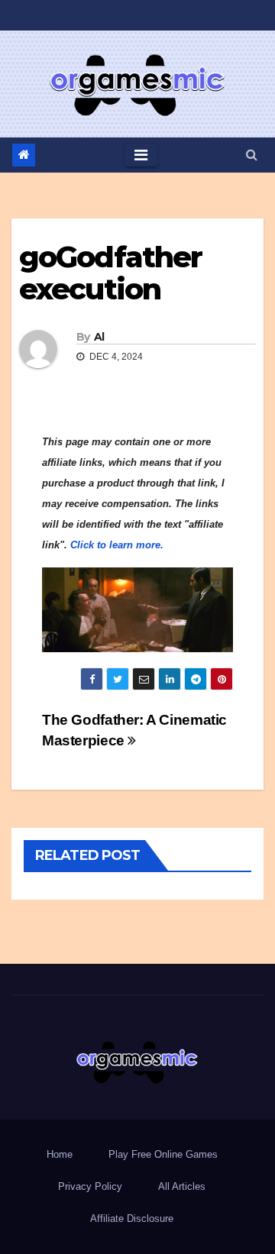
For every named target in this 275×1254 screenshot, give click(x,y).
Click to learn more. (116, 545)
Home (60, 1154)
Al (99, 337)
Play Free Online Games (163, 1154)
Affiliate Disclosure (131, 1218)
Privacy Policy (90, 1186)
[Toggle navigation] (141, 155)
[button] (251, 154)
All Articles (181, 1186)
